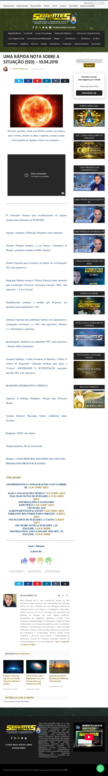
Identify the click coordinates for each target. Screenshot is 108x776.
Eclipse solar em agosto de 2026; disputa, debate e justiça (12, 680)
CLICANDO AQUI (38, 487)
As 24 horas (12, 44)
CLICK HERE (42, 528)
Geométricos (70, 38)
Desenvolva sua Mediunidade (39, 38)
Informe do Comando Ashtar (88, 33)
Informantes (55, 44)
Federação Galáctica (63, 33)
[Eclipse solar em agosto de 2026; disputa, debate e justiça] (13, 666)
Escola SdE (28, 33)
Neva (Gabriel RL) (20, 69)
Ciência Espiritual (81, 44)
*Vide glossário (13, 477)
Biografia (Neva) (14, 33)
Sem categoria (52, 571)
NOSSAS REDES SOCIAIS (64, 27)
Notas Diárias (34, 571)
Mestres (34, 44)
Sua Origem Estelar (16, 38)
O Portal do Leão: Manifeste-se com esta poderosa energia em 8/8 (35, 680)
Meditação (67, 44)
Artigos (44, 44)
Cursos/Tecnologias (43, 33)
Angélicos (24, 44)
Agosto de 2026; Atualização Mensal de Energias (58, 678)
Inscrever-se (89, 93)
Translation (95, 44)
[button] (100, 768)
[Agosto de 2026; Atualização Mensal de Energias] (59, 666)
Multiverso (85, 38)
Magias (57, 38)
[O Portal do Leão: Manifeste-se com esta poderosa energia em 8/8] (36, 666)
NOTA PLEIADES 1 (17, 571)
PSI (66, 770)
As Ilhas (96, 38)
